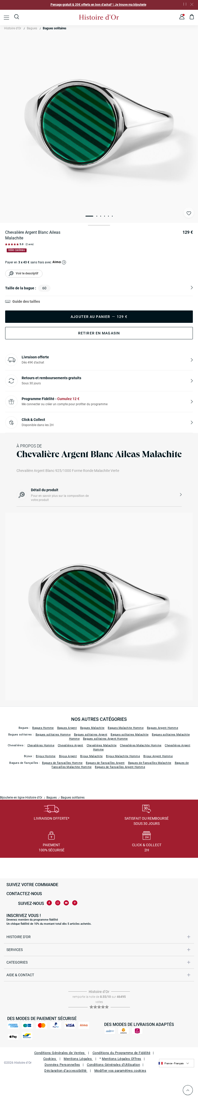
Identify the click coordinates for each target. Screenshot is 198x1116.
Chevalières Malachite (102, 745)
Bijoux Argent (68, 756)
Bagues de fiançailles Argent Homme (120, 767)
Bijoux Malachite (91, 756)
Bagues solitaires (54, 28)
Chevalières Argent (70, 745)
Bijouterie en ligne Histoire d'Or (21, 797)
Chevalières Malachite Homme (140, 745)
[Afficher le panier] (192, 17)
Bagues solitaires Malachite (129, 734)
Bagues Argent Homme (162, 728)
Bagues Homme (43, 728)
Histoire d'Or (12, 28)
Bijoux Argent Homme (158, 756)
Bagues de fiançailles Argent (105, 763)
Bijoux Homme (45, 756)
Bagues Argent (67, 728)
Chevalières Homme (40, 745)
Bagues (32, 28)
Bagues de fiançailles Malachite (149, 763)
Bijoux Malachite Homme (123, 756)
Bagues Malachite (92, 728)
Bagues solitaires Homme (53, 734)
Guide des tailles (26, 301)
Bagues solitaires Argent (90, 734)
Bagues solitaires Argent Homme (105, 738)
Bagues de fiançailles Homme (62, 763)
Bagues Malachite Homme (126, 728)
